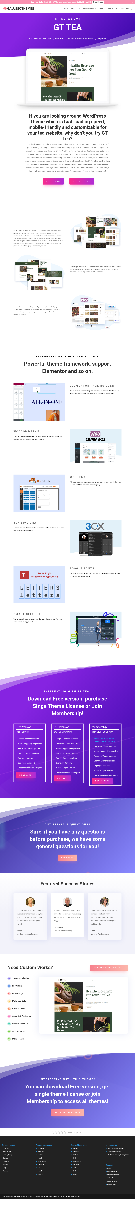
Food (39, 1168)
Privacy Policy (7, 1155)
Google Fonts (82, 568)
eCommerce (42, 1161)
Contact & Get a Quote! (109, 968)
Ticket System (112, 1178)
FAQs (109, 1168)
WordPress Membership (115, 1148)
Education (41, 1164)
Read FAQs (67, 857)
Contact (5, 1158)
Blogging (41, 1148)
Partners (6, 1161)
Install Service (112, 1181)
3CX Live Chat (26, 522)
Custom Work (111, 1184)
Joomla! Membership (114, 1151)
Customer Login (122, 8)
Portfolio (40, 1155)
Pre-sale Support (113, 1174)
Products (74, 8)
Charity (40, 1174)
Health (40, 1158)
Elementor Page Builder (92, 385)
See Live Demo (81, 181)
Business (41, 1151)
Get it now (53, 181)
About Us (6, 1148)
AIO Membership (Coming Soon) (118, 1155)
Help (101, 8)
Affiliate (5, 1164)
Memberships (88, 8)
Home (66, 8)
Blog (109, 8)
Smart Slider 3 (27, 614)
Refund (5, 1171)
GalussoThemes (19, 1196)
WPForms (78, 477)
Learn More (102, 781)
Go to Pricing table (67, 1112)
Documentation (112, 1171)
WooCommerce (26, 431)
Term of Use (7, 1151)
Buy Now (62, 778)
